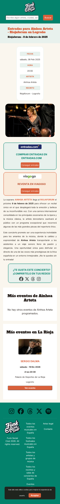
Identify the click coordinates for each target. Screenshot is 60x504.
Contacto (48, 429)
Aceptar (35, 495)
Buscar (48, 17)
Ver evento (30, 388)
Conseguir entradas (30, 165)
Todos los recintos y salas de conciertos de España (30, 472)
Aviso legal (48, 423)
